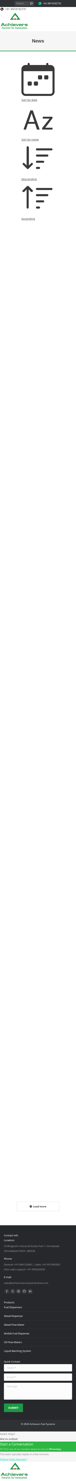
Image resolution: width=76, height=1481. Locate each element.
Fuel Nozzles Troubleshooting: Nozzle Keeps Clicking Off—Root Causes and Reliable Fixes (34, 787)
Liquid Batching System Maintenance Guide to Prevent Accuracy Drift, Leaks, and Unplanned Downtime (33, 1033)
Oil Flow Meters (13, 1342)
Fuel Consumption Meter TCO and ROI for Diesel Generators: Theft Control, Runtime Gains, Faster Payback (36, 909)
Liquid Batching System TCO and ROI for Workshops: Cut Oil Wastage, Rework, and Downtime (36, 667)
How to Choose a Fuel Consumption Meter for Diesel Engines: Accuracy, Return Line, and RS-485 (38, 429)
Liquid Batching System (17, 1351)
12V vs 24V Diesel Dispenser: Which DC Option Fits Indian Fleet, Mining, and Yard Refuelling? (37, 309)
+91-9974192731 (52, 3)
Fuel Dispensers (13, 1307)
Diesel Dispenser (13, 1316)
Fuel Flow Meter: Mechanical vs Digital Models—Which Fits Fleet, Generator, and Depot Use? (35, 548)
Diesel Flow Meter (14, 1324)
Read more (10, 337)
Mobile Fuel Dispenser (16, 1333)
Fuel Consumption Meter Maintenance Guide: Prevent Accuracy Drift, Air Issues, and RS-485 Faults (36, 1158)
